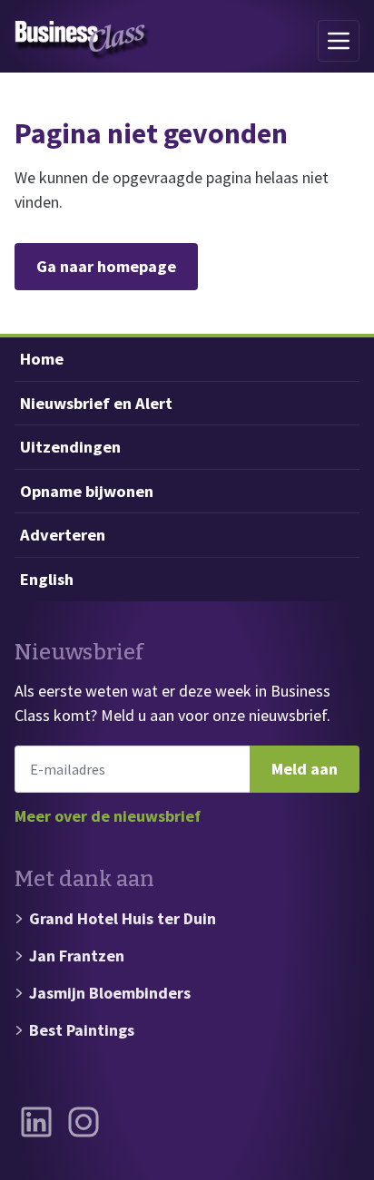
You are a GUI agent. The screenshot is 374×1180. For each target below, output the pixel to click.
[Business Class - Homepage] (83, 40)
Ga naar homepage (106, 266)
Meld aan (304, 768)
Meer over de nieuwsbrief (108, 815)
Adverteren (62, 534)
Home (42, 358)
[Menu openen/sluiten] (338, 41)
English (47, 579)
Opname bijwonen (86, 491)
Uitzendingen (70, 446)
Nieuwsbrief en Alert (96, 403)
